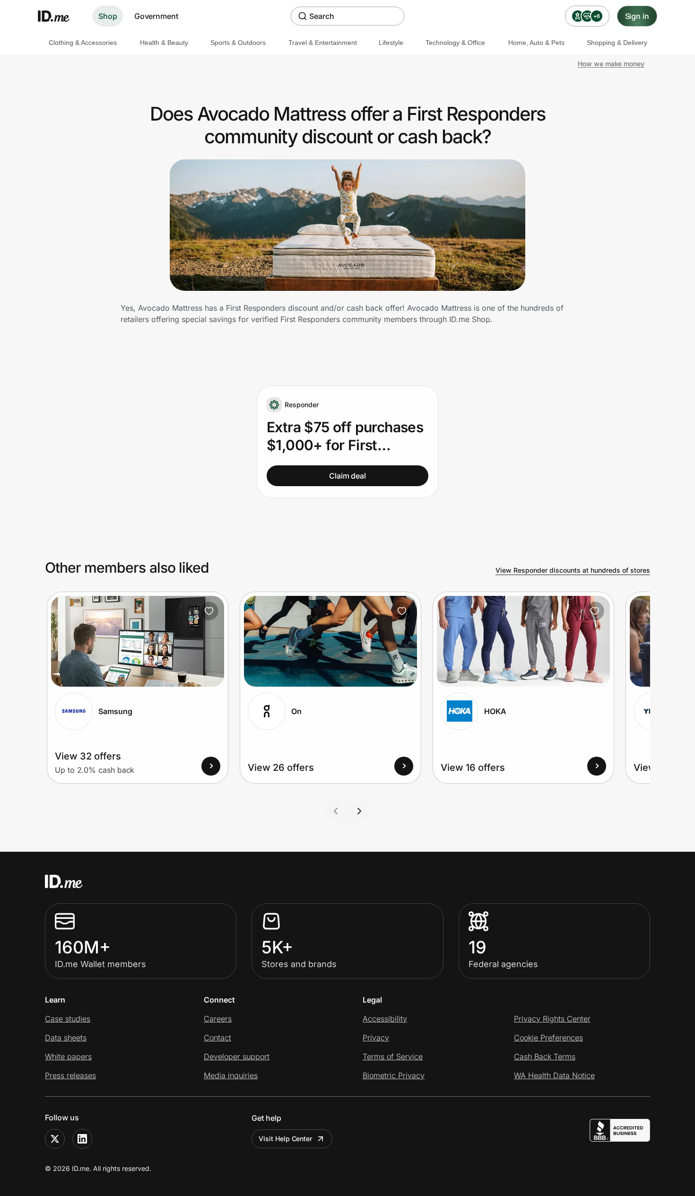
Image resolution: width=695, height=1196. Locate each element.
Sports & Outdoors (238, 42)
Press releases (70, 1075)
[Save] (209, 611)
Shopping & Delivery (617, 42)
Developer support (236, 1056)
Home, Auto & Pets (536, 42)
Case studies (67, 1018)
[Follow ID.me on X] (55, 1139)
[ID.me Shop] (59, 16)
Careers (218, 1018)
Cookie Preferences (548, 1037)
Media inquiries (231, 1075)
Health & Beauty (164, 42)
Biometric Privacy (394, 1075)
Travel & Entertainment (322, 42)
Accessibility (385, 1018)
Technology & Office (455, 42)
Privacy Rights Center (552, 1018)
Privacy (376, 1037)
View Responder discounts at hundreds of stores (572, 570)
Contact (217, 1037)
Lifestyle (391, 42)
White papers (68, 1056)
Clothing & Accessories (83, 42)
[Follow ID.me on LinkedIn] (82, 1139)
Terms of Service (393, 1056)
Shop (107, 16)
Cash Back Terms (544, 1056)
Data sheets (66, 1037)
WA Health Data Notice (554, 1075)
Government (156, 16)
